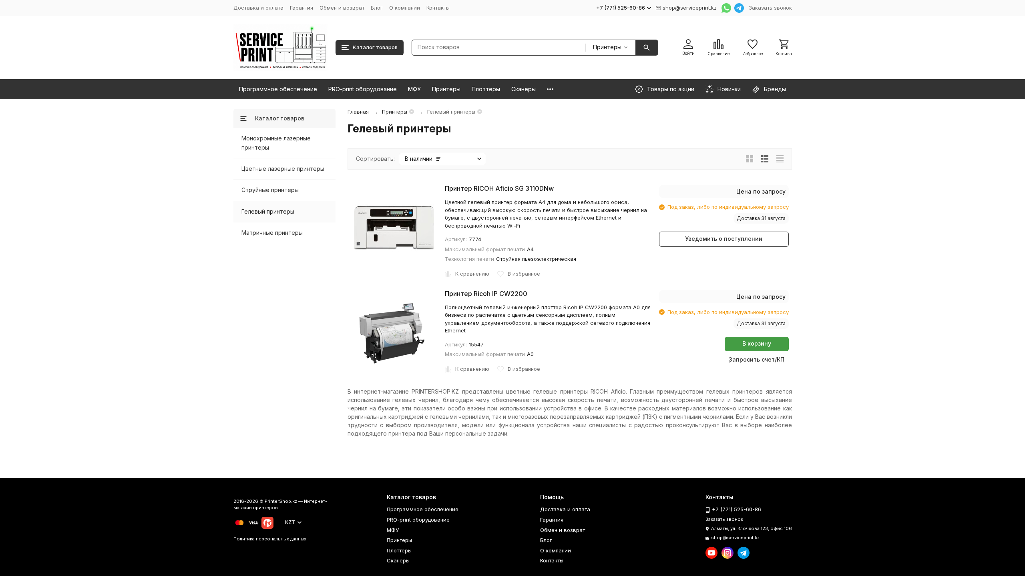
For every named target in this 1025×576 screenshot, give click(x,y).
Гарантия (301, 7)
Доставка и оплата (258, 7)
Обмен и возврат (342, 7)
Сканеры (523, 89)
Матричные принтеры (272, 232)
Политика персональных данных (269, 539)
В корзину (756, 343)
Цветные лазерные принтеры (282, 168)
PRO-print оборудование (362, 89)
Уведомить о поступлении (723, 238)
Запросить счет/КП (756, 359)
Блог (377, 7)
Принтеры (446, 89)
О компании (404, 7)
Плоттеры (486, 89)
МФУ (414, 89)
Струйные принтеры (270, 189)
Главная (358, 111)
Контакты (438, 7)
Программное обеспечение (278, 89)
